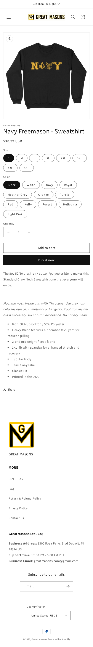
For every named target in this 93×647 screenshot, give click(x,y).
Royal (68, 185)
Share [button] (12, 389)
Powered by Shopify (59, 639)
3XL (79, 158)
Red (10, 204)
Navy (49, 185)
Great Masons (39, 639)
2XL (63, 158)
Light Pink (15, 214)
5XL (26, 168)
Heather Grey (17, 195)
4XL (10, 168)
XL (48, 158)
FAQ (11, 489)
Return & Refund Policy (25, 498)
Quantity (8, 224)
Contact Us (16, 518)
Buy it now (46, 260)
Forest (47, 204)
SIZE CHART (17, 479)
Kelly (28, 204)
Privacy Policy (18, 508)
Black (12, 185)
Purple (65, 195)
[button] (8, 17)
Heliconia (70, 204)
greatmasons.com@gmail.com (56, 561)
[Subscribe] (68, 586)
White (31, 185)
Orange (43, 195)
